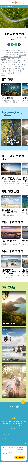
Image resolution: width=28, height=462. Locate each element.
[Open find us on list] (25, 439)
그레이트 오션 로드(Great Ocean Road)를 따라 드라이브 (13, 57)
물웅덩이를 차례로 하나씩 (17, 65)
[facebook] (8, 44)
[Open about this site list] (25, 444)
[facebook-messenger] (12, 44)
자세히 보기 (14, 428)
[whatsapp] (15, 44)
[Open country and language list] (25, 434)
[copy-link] (19, 44)
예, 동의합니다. (19, 457)
